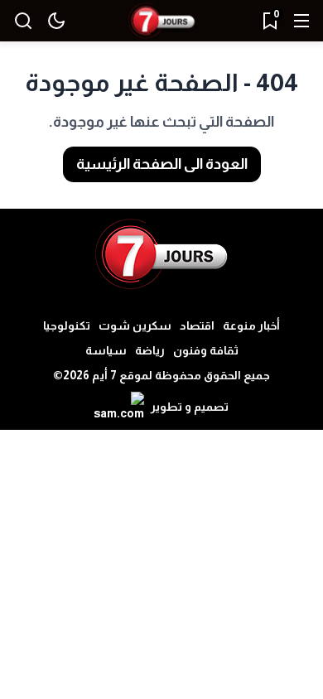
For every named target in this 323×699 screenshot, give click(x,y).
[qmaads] (161, 254)
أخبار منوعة (251, 325)
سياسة (106, 350)
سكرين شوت (135, 325)
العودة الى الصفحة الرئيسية (162, 164)
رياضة (150, 350)
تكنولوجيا (66, 325)
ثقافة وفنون (206, 350)
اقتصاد (197, 325)
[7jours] (161, 21)
